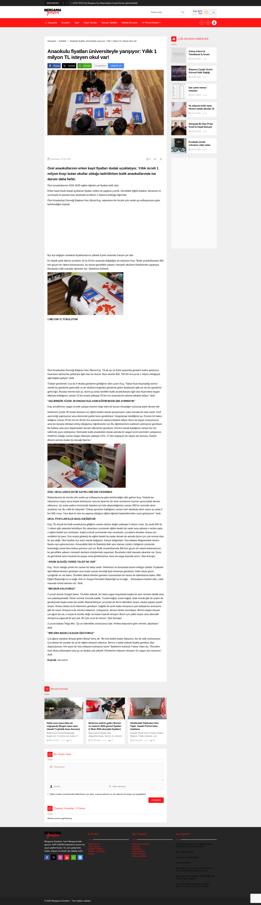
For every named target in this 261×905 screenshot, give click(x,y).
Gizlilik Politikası (95, 849)
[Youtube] (66, 857)
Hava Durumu (138, 851)
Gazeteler (136, 849)
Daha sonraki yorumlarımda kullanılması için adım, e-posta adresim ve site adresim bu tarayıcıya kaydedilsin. (98, 794)
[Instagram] (60, 857)
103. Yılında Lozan (83, 3)
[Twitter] (53, 857)
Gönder (87, 66)
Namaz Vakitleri (139, 856)
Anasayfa (51, 41)
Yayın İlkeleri (94, 846)
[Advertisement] (31, 72)
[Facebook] (47, 857)
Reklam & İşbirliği (96, 851)
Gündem (62, 41)
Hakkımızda (94, 844)
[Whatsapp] (73, 857)
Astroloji (136, 846)
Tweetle (71, 66)
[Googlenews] (80, 857)
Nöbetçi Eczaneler (140, 844)
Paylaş (56, 66)
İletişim (91, 853)
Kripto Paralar (138, 853)
